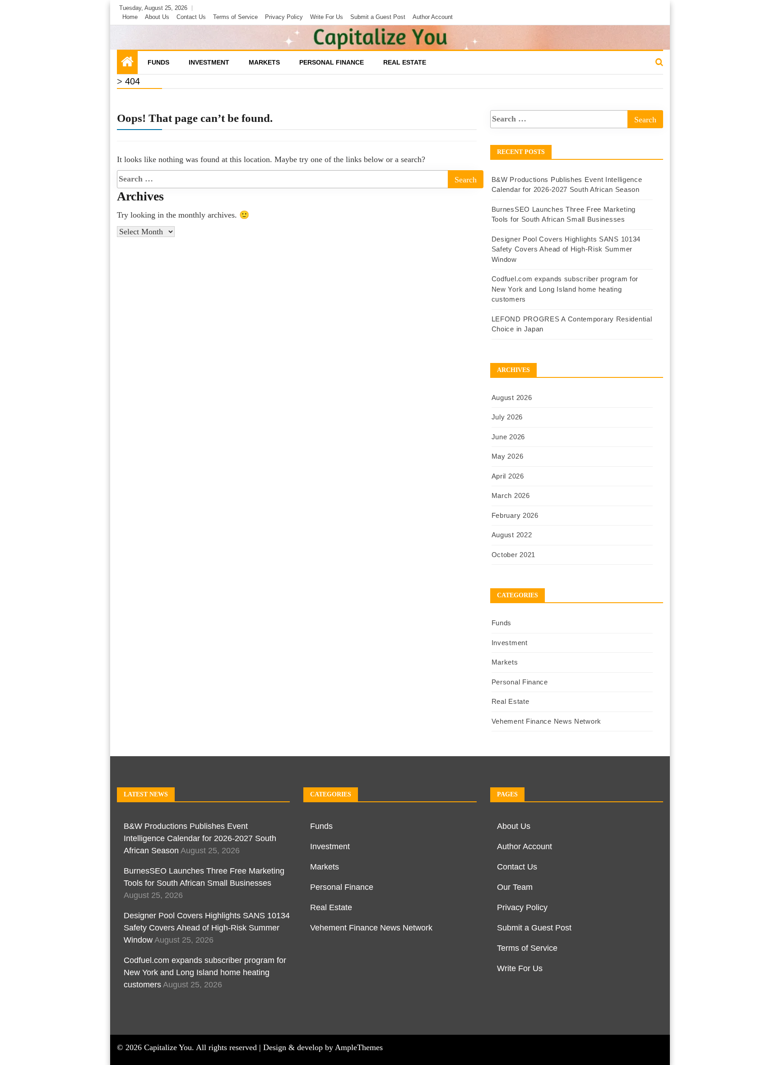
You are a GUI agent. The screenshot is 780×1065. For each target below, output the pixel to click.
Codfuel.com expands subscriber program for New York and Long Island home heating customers (565, 289)
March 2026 (511, 495)
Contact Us (191, 17)
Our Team (515, 887)
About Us (157, 17)
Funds (158, 62)
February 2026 (515, 515)
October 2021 (513, 554)
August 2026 (512, 397)
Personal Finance (331, 62)
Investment (209, 62)
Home (130, 17)
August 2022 (512, 535)
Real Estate (404, 62)
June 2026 (508, 437)
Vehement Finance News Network (546, 721)
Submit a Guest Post (377, 17)
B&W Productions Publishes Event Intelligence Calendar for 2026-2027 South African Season (200, 838)
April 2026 (508, 476)
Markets (264, 62)
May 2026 (508, 456)
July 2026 (507, 417)
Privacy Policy (284, 17)
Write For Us (326, 17)
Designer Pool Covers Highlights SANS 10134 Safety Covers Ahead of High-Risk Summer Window (566, 249)
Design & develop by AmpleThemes (323, 1047)
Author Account (433, 17)
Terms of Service (235, 17)
